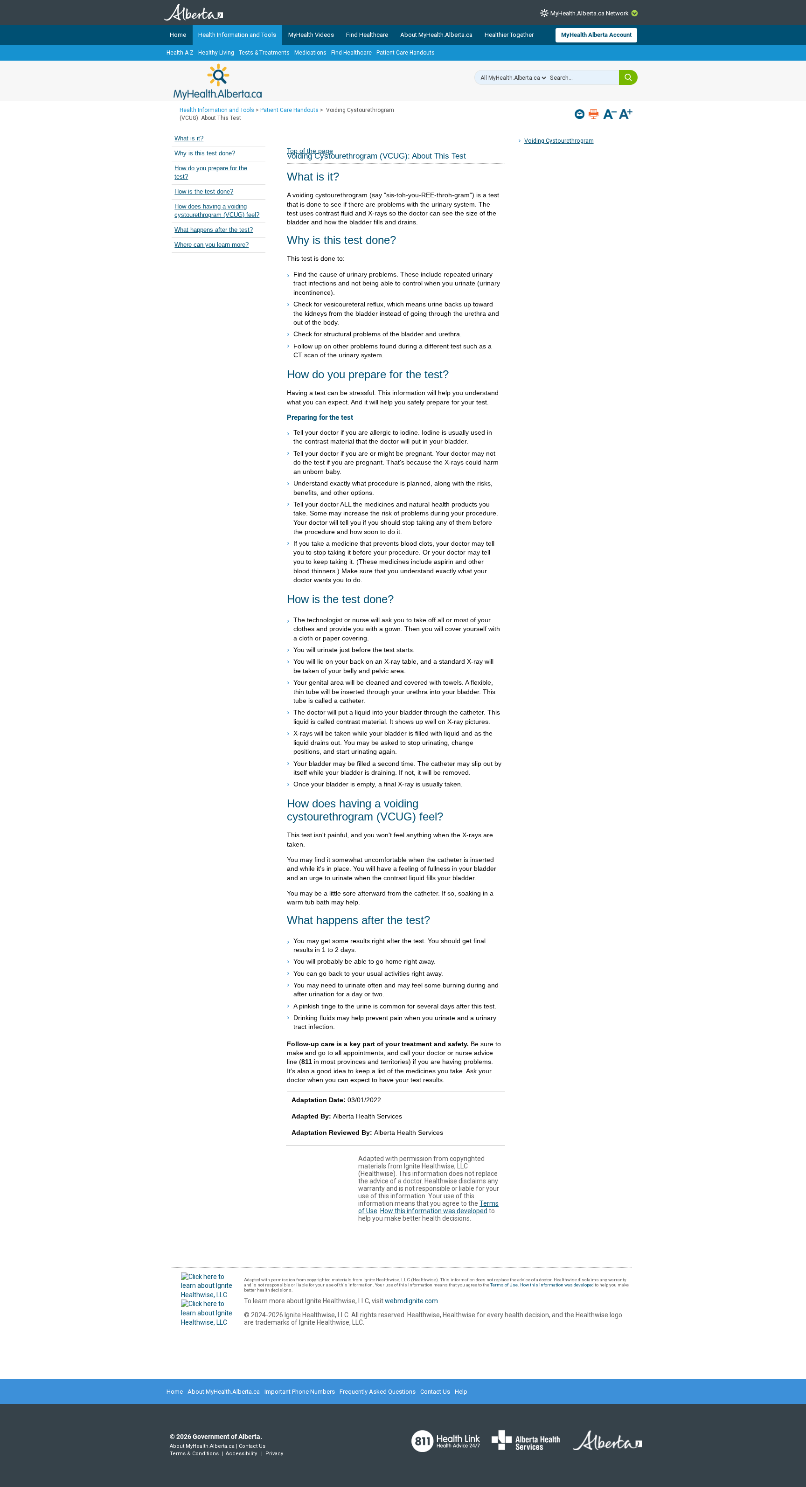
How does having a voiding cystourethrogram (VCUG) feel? (216, 210)
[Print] (594, 114)
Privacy (274, 1454)
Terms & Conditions (194, 1454)
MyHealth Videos (311, 34)
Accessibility (241, 1454)
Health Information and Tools (237, 34)
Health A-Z (180, 52)
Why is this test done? (204, 153)
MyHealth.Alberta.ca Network (589, 13)
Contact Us (435, 1391)
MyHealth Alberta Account (596, 34)
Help (461, 1391)
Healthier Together (509, 34)
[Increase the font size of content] (625, 115)
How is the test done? (203, 191)
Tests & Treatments (264, 52)
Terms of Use (504, 1284)
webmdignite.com (411, 1301)
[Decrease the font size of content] (610, 115)
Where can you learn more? (211, 245)
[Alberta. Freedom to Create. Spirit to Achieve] (602, 1446)
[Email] (580, 114)
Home (178, 34)
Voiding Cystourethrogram (559, 140)
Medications (310, 52)
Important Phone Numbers (299, 1391)
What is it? (188, 138)
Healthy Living (216, 52)
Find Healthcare (367, 34)
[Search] (628, 77)
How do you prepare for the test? (210, 172)
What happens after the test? (213, 230)
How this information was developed (433, 1211)
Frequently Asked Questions (378, 1391)
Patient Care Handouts (405, 52)
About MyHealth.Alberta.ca (436, 34)
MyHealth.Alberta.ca (218, 81)
